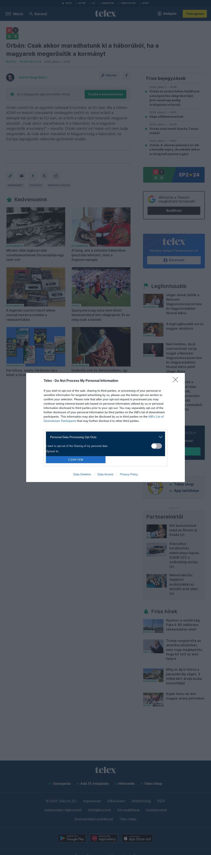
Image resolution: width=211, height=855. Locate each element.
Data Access (105, 474)
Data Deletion (82, 474)
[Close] (177, 381)
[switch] (156, 446)
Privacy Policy (129, 474)
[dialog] (105, 427)
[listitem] (104, 437)
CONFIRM (75, 459)
